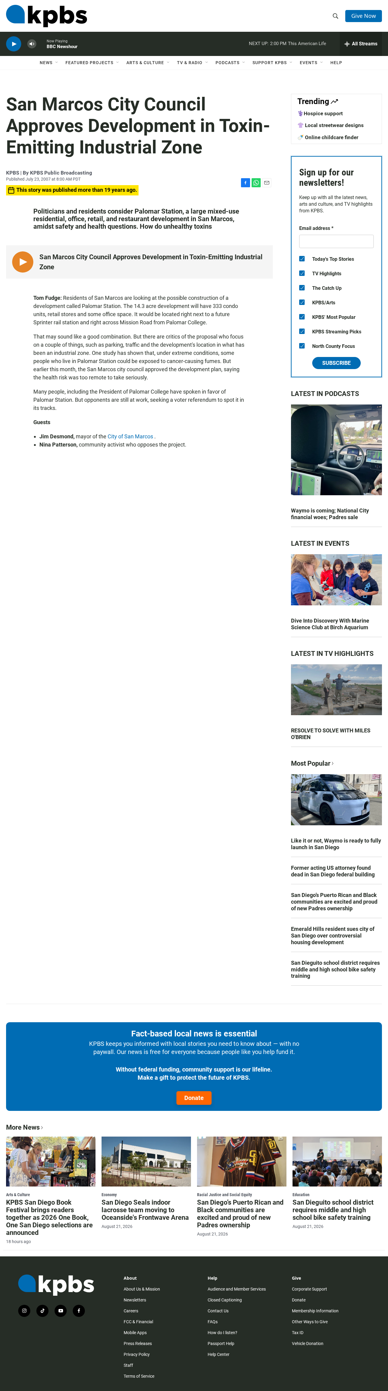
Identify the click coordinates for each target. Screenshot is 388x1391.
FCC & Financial (138, 1321)
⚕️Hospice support (320, 113)
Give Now (363, 15)
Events (308, 62)
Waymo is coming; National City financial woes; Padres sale (330, 513)
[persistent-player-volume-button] (32, 44)
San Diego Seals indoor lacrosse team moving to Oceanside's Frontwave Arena (145, 1210)
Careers (131, 1310)
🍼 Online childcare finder (327, 137)
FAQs (213, 1321)
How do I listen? (222, 1332)
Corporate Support (309, 1289)
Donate (194, 1097)
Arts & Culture (145, 62)
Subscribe (336, 363)
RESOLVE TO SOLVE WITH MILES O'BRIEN (330, 733)
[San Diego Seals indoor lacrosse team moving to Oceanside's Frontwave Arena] (146, 1161)
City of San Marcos (131, 436)
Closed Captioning (225, 1300)
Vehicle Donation (307, 1343)
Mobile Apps (135, 1332)
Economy (109, 1194)
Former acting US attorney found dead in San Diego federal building (333, 871)
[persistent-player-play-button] (13, 44)
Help (336, 62)
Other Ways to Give (310, 1321)
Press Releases (138, 1343)
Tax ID (297, 1332)
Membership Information (315, 1310)
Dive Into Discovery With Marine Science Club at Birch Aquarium (330, 623)
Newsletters (135, 1300)
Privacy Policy (137, 1354)
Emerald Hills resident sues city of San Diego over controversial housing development (332, 935)
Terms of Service (139, 1376)
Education (301, 1194)
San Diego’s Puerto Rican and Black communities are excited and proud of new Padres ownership (334, 902)
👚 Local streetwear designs (330, 125)
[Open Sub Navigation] (57, 62)
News (46, 62)
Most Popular (310, 763)
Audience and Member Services (237, 1289)
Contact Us (218, 1310)
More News (23, 1127)
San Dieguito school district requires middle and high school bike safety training (335, 969)
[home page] (46, 16)
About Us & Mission (142, 1289)
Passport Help (221, 1343)
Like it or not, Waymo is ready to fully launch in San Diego (336, 843)
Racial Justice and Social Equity (224, 1194)
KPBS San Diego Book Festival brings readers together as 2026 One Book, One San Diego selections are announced (49, 1217)
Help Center (218, 1354)
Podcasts (227, 62)
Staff (128, 1365)
